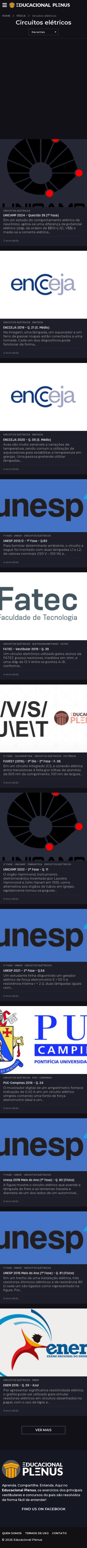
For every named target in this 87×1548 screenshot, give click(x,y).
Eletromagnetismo (45, 644)
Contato (59, 1533)
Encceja (37, 322)
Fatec (64, 644)
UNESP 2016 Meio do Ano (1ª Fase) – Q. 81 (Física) (38, 1273)
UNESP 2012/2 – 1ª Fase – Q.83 (25, 541)
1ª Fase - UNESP (12, 536)
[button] (4, 5)
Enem (35, 1380)
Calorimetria (23, 756)
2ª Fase (8, 756)
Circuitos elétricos (16, 211)
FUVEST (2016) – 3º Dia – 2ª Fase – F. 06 (32, 761)
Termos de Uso (37, 1533)
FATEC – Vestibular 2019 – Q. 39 (26, 649)
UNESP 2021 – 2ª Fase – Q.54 (24, 970)
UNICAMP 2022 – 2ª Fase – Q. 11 (25, 869)
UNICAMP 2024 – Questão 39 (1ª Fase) (31, 215)
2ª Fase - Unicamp (14, 864)
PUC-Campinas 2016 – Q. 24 (23, 1082)
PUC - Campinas (42, 1077)
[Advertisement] (43, 94)
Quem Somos (12, 1533)
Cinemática (35, 864)
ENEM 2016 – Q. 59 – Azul (21, 1385)
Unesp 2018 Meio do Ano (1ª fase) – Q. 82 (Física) (38, 1180)
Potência (70, 756)
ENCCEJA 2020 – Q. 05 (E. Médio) (27, 439)
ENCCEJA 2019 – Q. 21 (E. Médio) (26, 327)
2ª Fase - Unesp (13, 965)
